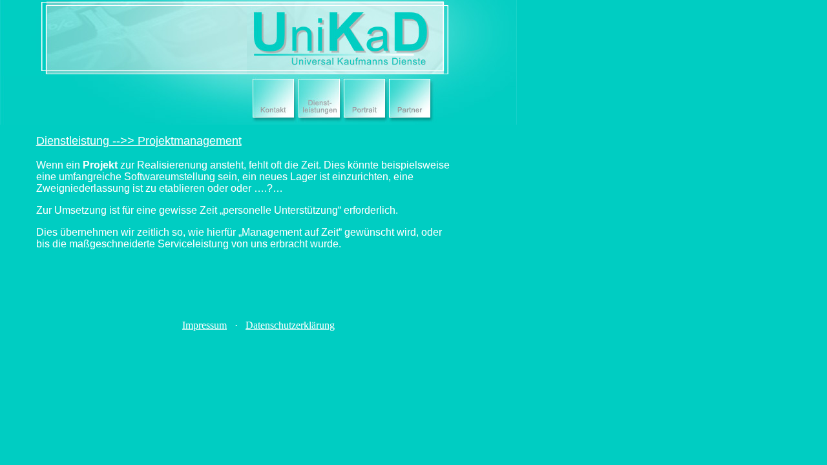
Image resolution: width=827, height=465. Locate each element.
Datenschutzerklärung (290, 325)
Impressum (204, 325)
